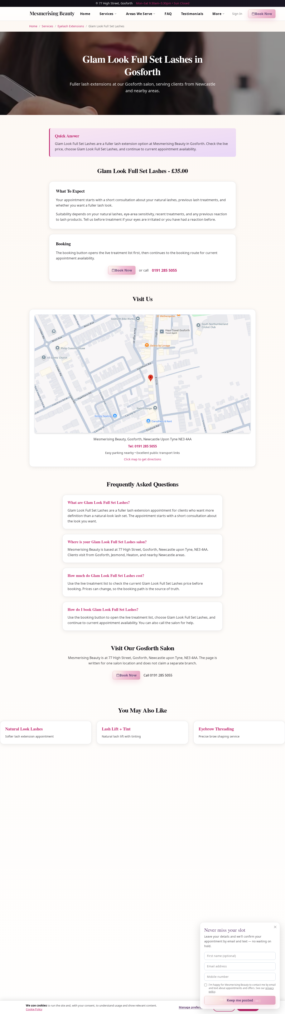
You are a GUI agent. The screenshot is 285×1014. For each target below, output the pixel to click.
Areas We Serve (139, 13)
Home (85, 13)
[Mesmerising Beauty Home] (52, 14)
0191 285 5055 (164, 270)
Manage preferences (193, 1007)
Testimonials (192, 13)
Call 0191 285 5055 (158, 675)
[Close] (275, 927)
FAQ (168, 13)
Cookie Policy (34, 1009)
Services (106, 13)
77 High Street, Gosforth (116, 3)
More (216, 13)
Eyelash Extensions (71, 26)
